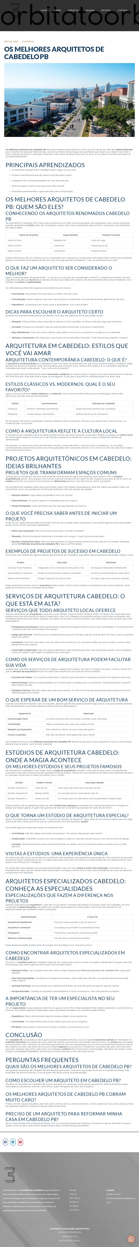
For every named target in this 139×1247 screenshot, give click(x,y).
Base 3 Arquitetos (29, 1051)
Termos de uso (69, 1236)
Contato (74, 1210)
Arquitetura (28, 41)
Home (73, 1190)
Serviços (75, 1198)
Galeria (74, 1202)
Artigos (74, 1206)
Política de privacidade (69, 1232)
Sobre (73, 1194)
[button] (5, 1142)
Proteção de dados (69, 1241)
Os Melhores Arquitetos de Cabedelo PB (98, 971)
